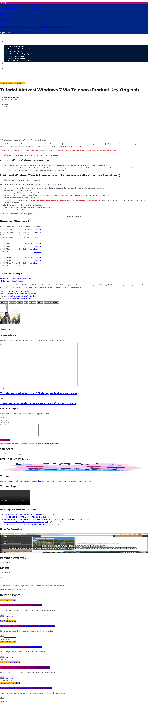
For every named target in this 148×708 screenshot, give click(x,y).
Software (8, 63)
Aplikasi (17, 662)
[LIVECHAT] (74, 471)
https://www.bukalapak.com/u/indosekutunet (23, 296)
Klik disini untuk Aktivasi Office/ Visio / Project (15, 279)
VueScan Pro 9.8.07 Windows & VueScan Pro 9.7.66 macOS (24, 515)
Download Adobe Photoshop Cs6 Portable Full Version (26, 688)
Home (6, 41)
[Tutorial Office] (53, 481)
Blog (6, 71)
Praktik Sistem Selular (15, 51)
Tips (2, 600)
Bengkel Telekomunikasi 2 (16, 56)
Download (37, 229)
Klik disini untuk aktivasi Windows (11, 281)
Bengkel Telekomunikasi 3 (16, 58)
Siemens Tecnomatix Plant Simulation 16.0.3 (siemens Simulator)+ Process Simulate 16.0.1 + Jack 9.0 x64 (40, 519)
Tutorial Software (19, 83)
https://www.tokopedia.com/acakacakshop (23, 294)
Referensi (8, 68)
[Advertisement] (74, 124)
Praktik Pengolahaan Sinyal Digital (19, 54)
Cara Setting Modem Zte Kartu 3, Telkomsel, (21, 647)
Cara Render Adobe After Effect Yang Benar (21, 605)
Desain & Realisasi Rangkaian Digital (20, 61)
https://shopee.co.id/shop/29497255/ (18, 291)
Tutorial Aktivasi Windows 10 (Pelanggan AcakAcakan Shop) (39, 393)
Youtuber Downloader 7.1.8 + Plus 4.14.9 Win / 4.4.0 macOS (38, 403)
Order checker (5, 21)
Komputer (3, 662)
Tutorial (3, 83)
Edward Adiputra (13, 97)
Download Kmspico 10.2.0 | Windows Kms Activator (25, 667)
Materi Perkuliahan (12, 44)
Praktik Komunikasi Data (16, 46)
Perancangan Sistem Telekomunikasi (20, 49)
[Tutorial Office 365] (66, 481)
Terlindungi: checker (8, 15)
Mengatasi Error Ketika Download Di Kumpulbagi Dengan (27, 626)
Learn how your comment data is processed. (43, 444)
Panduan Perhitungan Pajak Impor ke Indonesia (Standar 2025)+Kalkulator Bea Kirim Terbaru (35, 27)
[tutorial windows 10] (8, 481)
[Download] (5, 563)
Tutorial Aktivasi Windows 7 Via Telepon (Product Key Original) (26, 522)
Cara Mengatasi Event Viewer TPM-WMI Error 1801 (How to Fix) (23, 9)
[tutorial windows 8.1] (24, 481)
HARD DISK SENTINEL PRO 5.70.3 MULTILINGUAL (22, 517)
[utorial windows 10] (39, 481)
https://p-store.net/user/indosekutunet (19, 298)
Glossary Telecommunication (16, 66)
